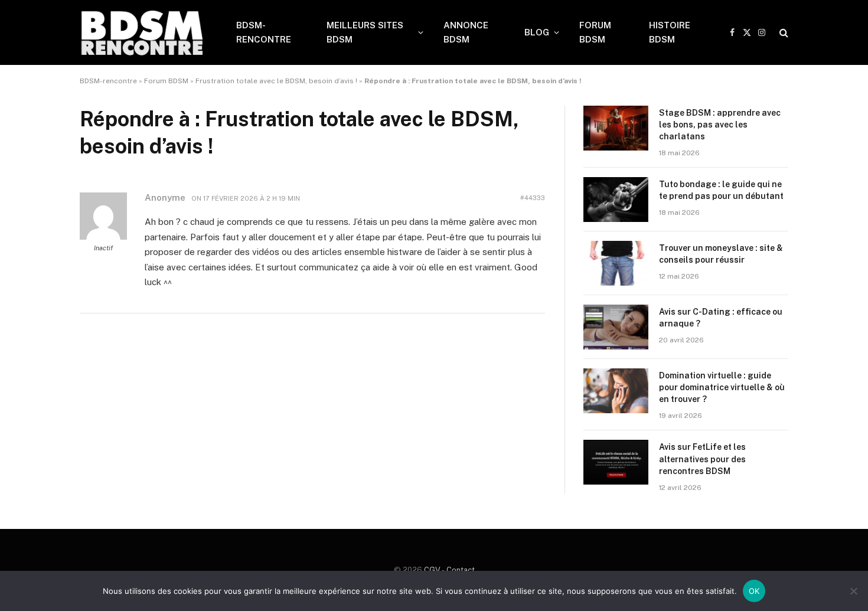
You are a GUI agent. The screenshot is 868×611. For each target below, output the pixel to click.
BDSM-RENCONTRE (263, 32)
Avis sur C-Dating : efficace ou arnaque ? (720, 317)
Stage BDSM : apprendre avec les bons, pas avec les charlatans (720, 124)
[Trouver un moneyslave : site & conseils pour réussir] (615, 263)
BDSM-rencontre (108, 81)
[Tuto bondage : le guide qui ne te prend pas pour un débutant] (615, 199)
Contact (460, 570)
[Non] (853, 591)
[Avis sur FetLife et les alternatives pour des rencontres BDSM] (615, 462)
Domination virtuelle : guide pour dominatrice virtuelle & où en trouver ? (722, 387)
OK (754, 591)
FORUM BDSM (595, 32)
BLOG (536, 32)
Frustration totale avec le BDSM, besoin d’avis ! (276, 81)
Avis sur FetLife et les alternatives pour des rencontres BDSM (702, 458)
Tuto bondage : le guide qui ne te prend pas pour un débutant (721, 190)
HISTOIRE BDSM (669, 32)
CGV (432, 570)
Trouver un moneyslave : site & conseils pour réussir (721, 253)
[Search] (782, 32)
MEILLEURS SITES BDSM (365, 32)
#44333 (532, 197)
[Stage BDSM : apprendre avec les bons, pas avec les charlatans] (615, 128)
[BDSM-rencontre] (142, 32)
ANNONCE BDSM (465, 32)
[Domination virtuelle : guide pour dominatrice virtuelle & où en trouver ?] (615, 390)
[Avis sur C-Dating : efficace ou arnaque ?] (615, 327)
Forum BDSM (166, 81)
